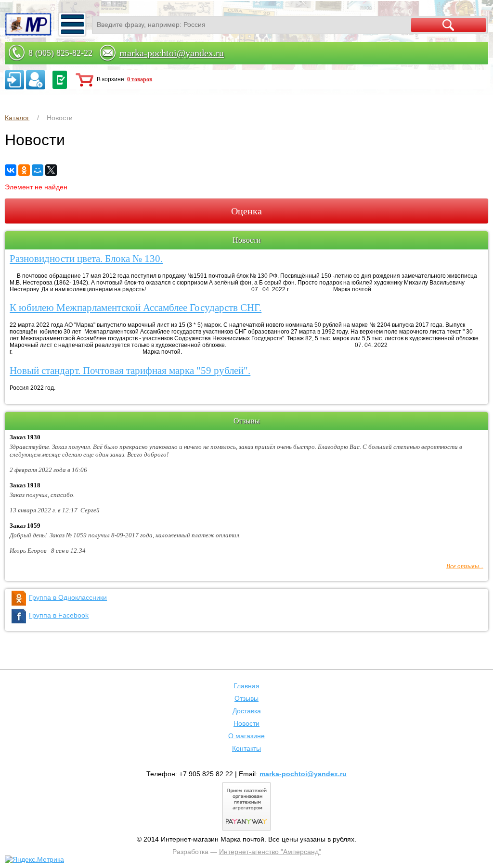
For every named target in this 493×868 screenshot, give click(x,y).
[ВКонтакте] (10, 170)
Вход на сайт (14, 79)
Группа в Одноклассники (68, 597)
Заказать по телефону (59, 80)
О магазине (246, 736)
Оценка (246, 211)
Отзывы (246, 698)
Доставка (247, 711)
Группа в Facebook (59, 615)
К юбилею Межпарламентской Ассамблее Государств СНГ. (135, 307)
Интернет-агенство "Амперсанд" (270, 852)
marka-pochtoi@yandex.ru (171, 53)
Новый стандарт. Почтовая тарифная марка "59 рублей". (130, 370)
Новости (246, 723)
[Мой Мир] (37, 170)
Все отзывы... (464, 566)
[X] (51, 170)
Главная (246, 686)
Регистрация (35, 79)
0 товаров (139, 79)
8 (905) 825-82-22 (60, 53)
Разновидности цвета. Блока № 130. (86, 258)
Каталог (17, 118)
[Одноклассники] (24, 170)
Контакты (246, 748)
